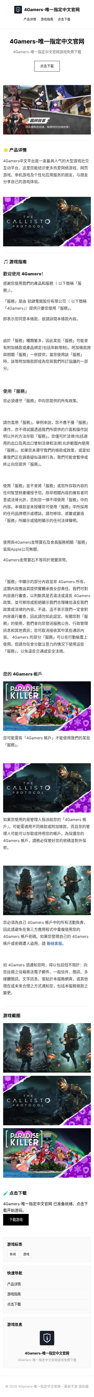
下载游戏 (16, 1220)
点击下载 (64, 19)
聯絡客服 (54, 943)
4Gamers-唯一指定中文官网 (52, 9)
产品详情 (30, 19)
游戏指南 (47, 19)
